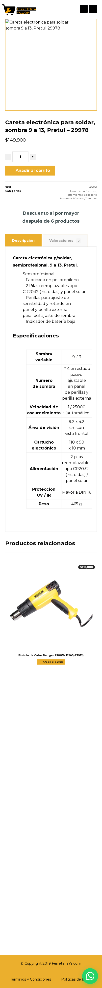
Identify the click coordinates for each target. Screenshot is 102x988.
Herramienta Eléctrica (82, 191)
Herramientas (74, 194)
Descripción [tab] (23, 240)
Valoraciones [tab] (64, 240)
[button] (93, 9)
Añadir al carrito (33, 170)
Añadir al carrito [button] (53, 661)
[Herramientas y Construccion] (18, 9)
